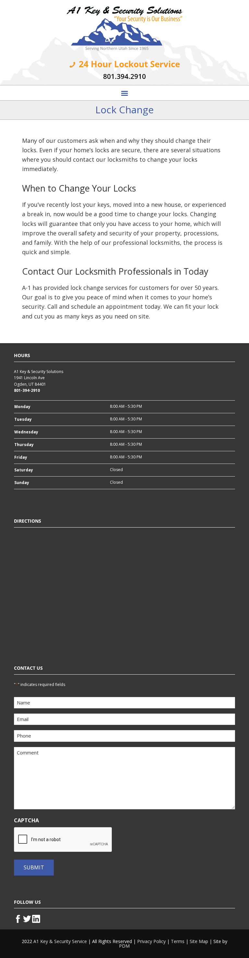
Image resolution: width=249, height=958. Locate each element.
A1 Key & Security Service (60, 941)
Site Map (199, 941)
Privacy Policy (151, 941)
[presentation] (63, 839)
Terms (177, 941)
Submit (34, 867)
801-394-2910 (27, 390)
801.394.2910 (124, 76)
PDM (124, 946)
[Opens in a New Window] (18, 918)
